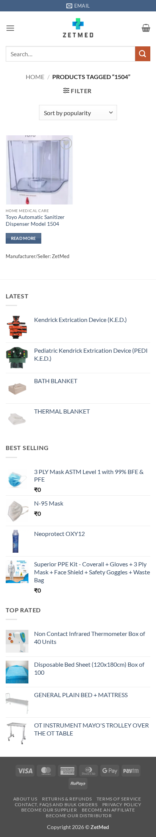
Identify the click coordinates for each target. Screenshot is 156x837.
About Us (25, 799)
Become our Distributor (79, 815)
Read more (23, 238)
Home (35, 76)
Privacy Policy (122, 804)
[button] (10, 28)
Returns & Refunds (67, 799)
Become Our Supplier (49, 810)
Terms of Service (119, 799)
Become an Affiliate (108, 810)
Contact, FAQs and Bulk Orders (56, 804)
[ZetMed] (78, 27)
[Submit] (142, 53)
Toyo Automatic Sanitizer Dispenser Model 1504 (35, 220)
